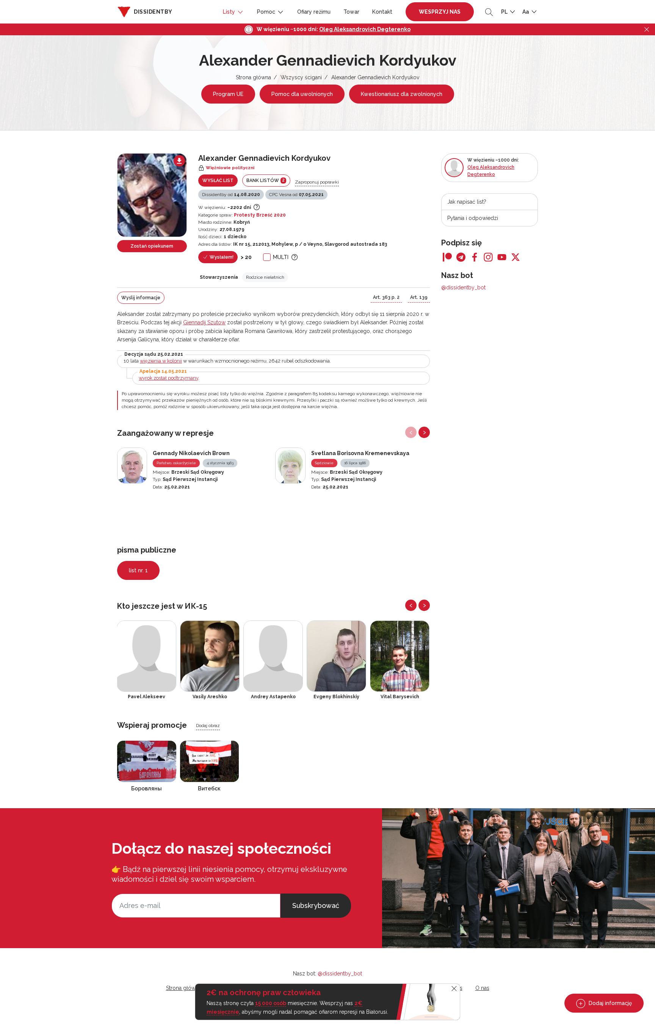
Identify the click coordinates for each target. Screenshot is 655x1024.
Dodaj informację (609, 1003)
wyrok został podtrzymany (168, 378)
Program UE (228, 94)
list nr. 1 (138, 570)
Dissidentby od (231, 194)
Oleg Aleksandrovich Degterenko (365, 29)
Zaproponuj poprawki (317, 182)
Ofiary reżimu (314, 12)
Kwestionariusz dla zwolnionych (401, 94)
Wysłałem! (220, 257)
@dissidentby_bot (463, 287)
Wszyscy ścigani (301, 77)
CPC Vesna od (296, 194)
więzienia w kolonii (161, 361)
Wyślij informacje (140, 297)
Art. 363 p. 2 (386, 297)
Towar (351, 12)
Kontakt (382, 12)
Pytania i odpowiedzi (472, 218)
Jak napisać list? (466, 202)
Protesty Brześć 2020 (260, 215)
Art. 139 (419, 297)
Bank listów (265, 180)
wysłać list (217, 180)
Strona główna (253, 77)
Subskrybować (315, 905)
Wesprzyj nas (440, 12)
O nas (482, 988)
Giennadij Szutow (204, 322)
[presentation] (411, 432)
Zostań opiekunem (151, 246)
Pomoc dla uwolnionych (302, 94)
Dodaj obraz (208, 725)
